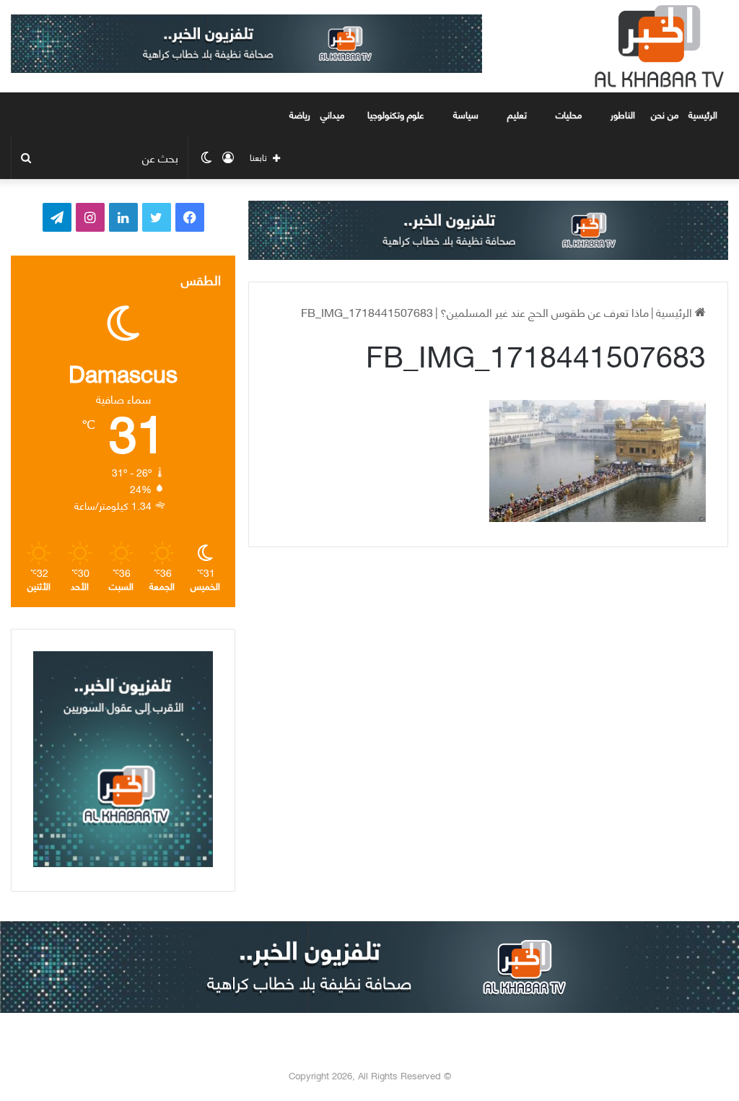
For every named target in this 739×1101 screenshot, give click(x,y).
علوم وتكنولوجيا (395, 114)
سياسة (465, 114)
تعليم (517, 114)
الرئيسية (704, 114)
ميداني (332, 114)
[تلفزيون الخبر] (656, 46)
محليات (569, 114)
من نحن (664, 114)
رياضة (299, 114)
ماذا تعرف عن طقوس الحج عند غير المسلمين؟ (544, 311)
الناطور (623, 114)
